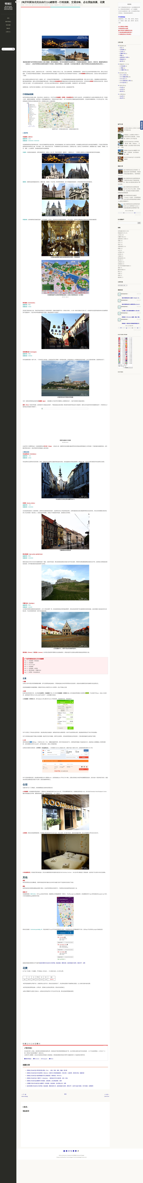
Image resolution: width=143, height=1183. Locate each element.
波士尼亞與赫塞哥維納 (123, 265)
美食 (119, 244)
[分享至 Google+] (25, 1043)
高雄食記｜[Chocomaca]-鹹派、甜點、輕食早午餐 (132, 317)
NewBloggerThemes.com (82, 1157)
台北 (119, 250)
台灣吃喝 (121, 94)
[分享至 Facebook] (23, 1043)
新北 (119, 271)
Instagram (45, 1058)
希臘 (119, 248)
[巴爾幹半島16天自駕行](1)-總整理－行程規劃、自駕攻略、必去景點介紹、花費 (46, 1083)
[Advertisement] (65, 19)
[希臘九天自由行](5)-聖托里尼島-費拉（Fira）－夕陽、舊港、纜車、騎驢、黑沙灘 (47, 1070)
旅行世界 (121, 73)
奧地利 (119, 277)
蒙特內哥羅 (121, 269)
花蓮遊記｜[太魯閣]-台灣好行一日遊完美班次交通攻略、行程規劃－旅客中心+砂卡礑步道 (132, 136)
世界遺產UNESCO (122, 231)
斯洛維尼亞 (121, 258)
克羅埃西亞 (121, 246)
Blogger (82, 1155)
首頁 (8, 18)
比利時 (119, 254)
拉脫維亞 (120, 264)
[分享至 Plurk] (31, 1043)
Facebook (37, 1058)
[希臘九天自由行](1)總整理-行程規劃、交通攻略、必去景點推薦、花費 (44, 1080)
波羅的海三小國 (122, 238)
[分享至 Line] (27, 1043)
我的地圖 (8, 25)
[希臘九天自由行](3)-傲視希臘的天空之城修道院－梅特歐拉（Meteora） (44, 1075)
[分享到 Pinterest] (39, 1043)
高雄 (119, 275)
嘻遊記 (8, 3)
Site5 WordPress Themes (65, 1157)
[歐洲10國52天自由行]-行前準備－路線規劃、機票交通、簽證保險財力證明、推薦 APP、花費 (62, 963)
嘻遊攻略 (121, 45)
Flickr (51, 1058)
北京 (119, 242)
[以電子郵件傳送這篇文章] (29, 1043)
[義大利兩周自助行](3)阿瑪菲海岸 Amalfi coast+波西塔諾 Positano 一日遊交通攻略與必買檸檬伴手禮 (131, 206)
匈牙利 (47, 4)
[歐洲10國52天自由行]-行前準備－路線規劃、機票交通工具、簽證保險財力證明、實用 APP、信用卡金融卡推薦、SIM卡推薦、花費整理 (60, 1086)
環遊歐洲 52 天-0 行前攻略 (68, 4)
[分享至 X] (35, 1043)
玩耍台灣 (121, 85)
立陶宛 (119, 256)
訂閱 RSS (8, 31)
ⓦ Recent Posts (138, 214)
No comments (79, 4)
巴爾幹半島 (121, 237)
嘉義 (119, 267)
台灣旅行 (120, 252)
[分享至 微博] (33, 1043)
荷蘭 (119, 240)
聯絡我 (8, 28)
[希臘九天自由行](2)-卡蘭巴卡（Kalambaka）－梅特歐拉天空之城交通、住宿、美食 (47, 1078)
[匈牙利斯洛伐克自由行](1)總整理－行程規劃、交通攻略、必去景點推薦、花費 (63, 2)
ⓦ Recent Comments (137, 329)
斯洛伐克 (52, 4)
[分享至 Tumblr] (37, 1043)
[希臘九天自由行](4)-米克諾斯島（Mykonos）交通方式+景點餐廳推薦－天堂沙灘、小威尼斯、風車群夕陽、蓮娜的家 (55, 1073)
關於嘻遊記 (8, 21)
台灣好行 (120, 262)
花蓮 (119, 273)
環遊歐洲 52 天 (57, 4)
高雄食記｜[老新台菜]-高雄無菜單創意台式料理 (131, 323)
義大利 (119, 260)
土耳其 (119, 235)
